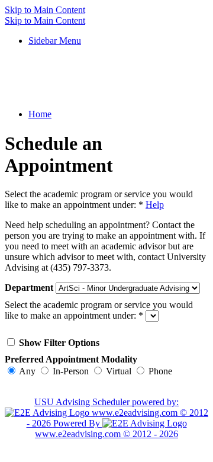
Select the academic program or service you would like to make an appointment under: (99, 199)
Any (27, 371)
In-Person (71, 371)
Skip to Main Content (45, 10)
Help (155, 205)
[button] (54, 41)
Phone (160, 371)
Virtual (118, 371)
